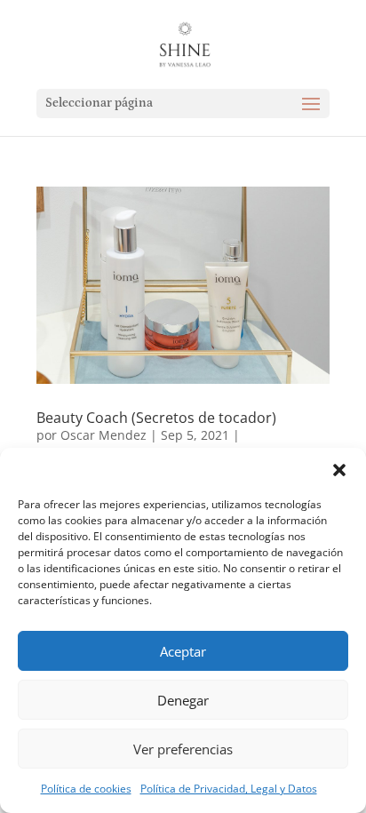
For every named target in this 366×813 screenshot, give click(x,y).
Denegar (183, 700)
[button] (339, 470)
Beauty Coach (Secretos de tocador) (156, 417)
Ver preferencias (183, 749)
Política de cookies (86, 788)
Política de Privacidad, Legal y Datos (228, 788)
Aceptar (183, 651)
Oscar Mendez (103, 434)
